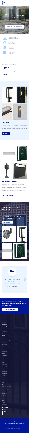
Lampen (5, 133)
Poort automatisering (6, 386)
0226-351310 (9, 423)
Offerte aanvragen (13, 27)
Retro (3, 333)
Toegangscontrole (6, 391)
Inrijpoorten (4, 364)
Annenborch (4, 322)
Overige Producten (6, 397)
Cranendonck (4, 320)
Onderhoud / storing (6, 340)
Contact (20, 426)
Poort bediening (5, 395)
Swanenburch (4, 327)
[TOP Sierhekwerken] (6, 3)
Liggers (5, 74)
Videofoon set (4, 393)
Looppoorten (5, 342)
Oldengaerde (4, 331)
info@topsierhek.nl (19, 423)
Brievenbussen (7, 195)
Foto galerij (6, 222)
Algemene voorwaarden (11, 426)
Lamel (3, 338)
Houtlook (3, 335)
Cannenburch (4, 324)
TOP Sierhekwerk (14, 422)
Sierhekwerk (4, 317)
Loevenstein (4, 329)
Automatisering (5, 389)
